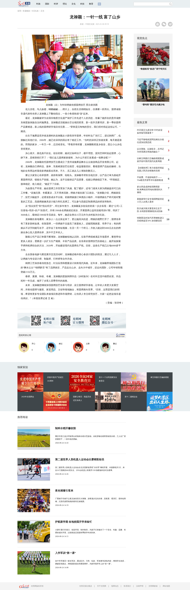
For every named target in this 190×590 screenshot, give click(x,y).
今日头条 (35, 11)
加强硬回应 (157, 221)
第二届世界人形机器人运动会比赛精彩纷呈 (79, 459)
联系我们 (127, 586)
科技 (82, 4)
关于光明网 (101, 586)
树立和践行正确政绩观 (160, 377)
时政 (38, 4)
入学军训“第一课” (65, 552)
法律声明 (139, 586)
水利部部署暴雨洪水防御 (151, 211)
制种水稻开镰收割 (65, 428)
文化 (73, 4)
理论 (65, 4)
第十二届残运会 (131, 397)
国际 (47, 4)
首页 (19, 11)
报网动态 (115, 586)
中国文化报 (89, 24)
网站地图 (166, 586)
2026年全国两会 (27, 397)
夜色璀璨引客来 (64, 490)
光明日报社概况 (85, 586)
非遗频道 (26, 11)
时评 (56, 4)
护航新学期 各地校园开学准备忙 (73, 521)
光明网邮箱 (153, 586)
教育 (91, 4)
